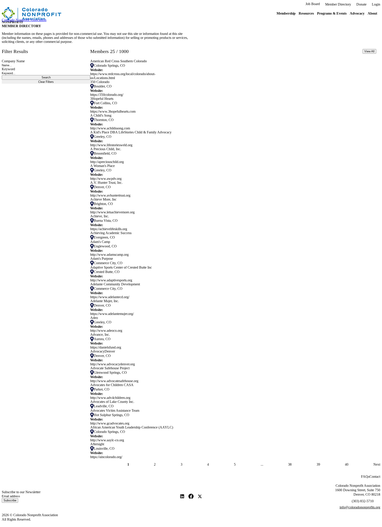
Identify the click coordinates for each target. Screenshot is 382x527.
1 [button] (128, 464)
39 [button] (318, 464)
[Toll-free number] (378, 500)
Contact (374, 476)
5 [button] (235, 464)
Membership (286, 13)
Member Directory (338, 4)
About (372, 13)
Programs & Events (332, 13)
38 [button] (290, 464)
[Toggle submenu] (297, 13)
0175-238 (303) (363, 501)
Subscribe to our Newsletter (21, 492)
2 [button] (155, 464)
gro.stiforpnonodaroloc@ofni (360, 507)
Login (376, 4)
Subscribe (10, 500)
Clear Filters (46, 81)
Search (46, 77)
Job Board (313, 4)
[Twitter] (199, 496)
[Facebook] (191, 496)
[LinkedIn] (182, 496)
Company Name (13, 61)
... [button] (262, 464)
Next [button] (376, 464)
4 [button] (208, 464)
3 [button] (181, 464)
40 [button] (346, 464)
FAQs (365, 476)
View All (369, 51)
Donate (361, 4)
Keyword (8, 69)
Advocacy (357, 13)
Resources (306, 13)
